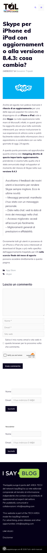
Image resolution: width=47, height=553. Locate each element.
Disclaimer (8, 537)
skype (9, 274)
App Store (11, 270)
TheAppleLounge (11, 485)
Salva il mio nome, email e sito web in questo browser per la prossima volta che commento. (23, 343)
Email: (8, 400)
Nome (8, 391)
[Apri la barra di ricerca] (35, 7)
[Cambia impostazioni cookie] (4, 548)
